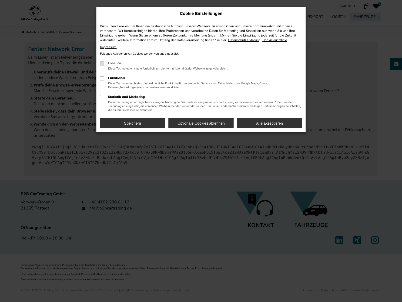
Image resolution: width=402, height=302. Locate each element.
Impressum (108, 47)
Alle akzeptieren (269, 123)
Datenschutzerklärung (244, 40)
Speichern (132, 123)
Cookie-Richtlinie (274, 40)
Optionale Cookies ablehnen (201, 123)
